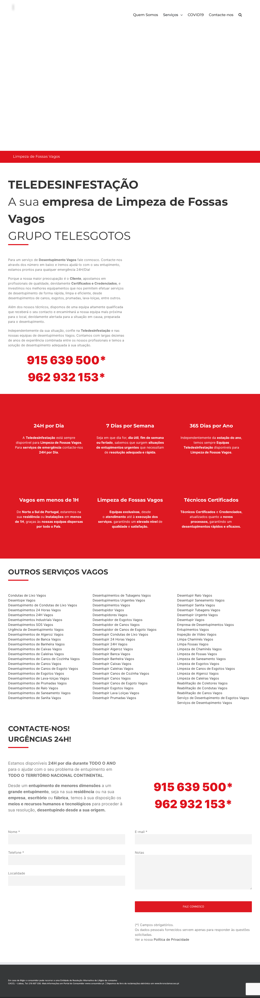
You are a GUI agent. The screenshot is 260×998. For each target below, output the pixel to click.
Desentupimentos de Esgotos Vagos (36, 673)
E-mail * (141, 832)
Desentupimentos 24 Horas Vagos (34, 610)
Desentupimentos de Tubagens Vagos (122, 595)
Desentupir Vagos (190, 620)
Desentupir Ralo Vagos (194, 595)
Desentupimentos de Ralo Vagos (33, 688)
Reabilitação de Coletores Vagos (202, 683)
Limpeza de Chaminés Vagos (199, 649)
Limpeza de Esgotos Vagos (198, 664)
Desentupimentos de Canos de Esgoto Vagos (43, 668)
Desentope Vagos (21, 600)
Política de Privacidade (171, 939)
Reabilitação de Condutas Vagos (202, 688)
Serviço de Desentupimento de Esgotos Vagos (213, 698)
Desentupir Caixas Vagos (112, 664)
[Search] (240, 14)
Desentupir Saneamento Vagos (200, 600)
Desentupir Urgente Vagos (197, 615)
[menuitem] (148, 14)
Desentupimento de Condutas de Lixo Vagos (42, 605)
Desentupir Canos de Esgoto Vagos (120, 683)
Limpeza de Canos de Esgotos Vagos (206, 668)
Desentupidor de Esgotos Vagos (117, 620)
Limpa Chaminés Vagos (195, 639)
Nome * (14, 832)
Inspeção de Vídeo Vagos (196, 634)
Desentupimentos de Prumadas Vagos (37, 683)
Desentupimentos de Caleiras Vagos (36, 654)
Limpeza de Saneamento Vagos (201, 659)
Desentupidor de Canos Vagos (116, 625)
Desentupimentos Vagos (111, 605)
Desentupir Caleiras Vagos (113, 668)
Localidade (16, 873)
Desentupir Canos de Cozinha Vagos (121, 673)
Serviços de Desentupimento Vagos (204, 703)
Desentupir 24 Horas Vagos (114, 639)
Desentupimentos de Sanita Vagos (34, 698)
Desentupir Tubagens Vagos (198, 610)
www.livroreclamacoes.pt (167, 983)
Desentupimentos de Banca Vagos (34, 639)
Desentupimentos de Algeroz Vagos (35, 634)
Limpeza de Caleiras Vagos (198, 678)
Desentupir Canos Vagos (112, 678)
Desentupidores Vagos (110, 615)
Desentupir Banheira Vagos (113, 659)
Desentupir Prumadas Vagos (114, 698)
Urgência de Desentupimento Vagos (36, 629)
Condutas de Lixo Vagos (27, 595)
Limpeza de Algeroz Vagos (198, 673)
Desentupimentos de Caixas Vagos (35, 649)
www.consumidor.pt (94, 983)
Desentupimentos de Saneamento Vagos (39, 693)
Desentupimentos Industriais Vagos (35, 620)
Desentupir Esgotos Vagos (113, 688)
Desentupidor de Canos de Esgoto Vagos (124, 629)
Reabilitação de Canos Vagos (199, 693)
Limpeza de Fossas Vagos (197, 654)
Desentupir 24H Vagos (110, 644)
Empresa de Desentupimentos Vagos (205, 625)
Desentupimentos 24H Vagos (30, 615)
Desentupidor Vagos (108, 610)
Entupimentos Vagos (193, 629)
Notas (139, 852)
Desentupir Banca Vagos (111, 654)
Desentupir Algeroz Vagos (113, 649)
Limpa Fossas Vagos (192, 644)
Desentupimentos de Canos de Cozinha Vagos (44, 659)
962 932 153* (67, 377)
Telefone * (16, 852)
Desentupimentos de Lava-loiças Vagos (38, 678)
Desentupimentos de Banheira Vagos (36, 644)
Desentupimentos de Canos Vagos (34, 664)
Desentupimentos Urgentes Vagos (119, 600)
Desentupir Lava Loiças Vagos (116, 693)
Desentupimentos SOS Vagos (30, 625)
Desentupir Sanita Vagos (196, 605)
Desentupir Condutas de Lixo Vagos (120, 634)
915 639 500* (66, 360)
